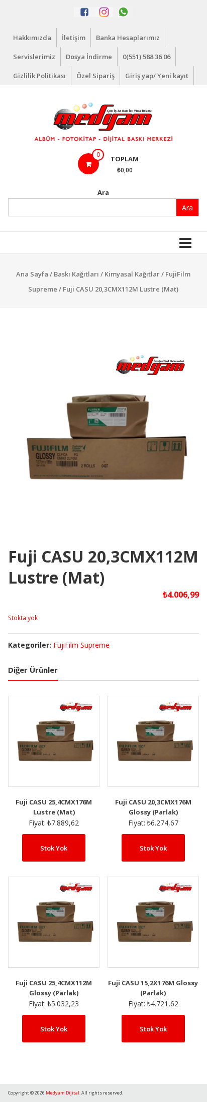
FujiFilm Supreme (81, 645)
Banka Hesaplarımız (128, 37)
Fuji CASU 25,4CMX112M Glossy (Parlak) (54, 987)
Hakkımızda (32, 37)
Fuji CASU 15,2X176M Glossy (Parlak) (153, 987)
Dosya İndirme (89, 56)
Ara (103, 192)
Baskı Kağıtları (76, 274)
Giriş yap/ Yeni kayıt (156, 75)
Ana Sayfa (32, 274)
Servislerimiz (34, 56)
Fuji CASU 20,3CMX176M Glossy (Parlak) (153, 806)
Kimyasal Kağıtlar (132, 274)
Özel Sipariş (95, 75)
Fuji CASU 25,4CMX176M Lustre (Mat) (54, 806)
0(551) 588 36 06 (146, 56)
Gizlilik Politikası (39, 75)
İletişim (73, 37)
